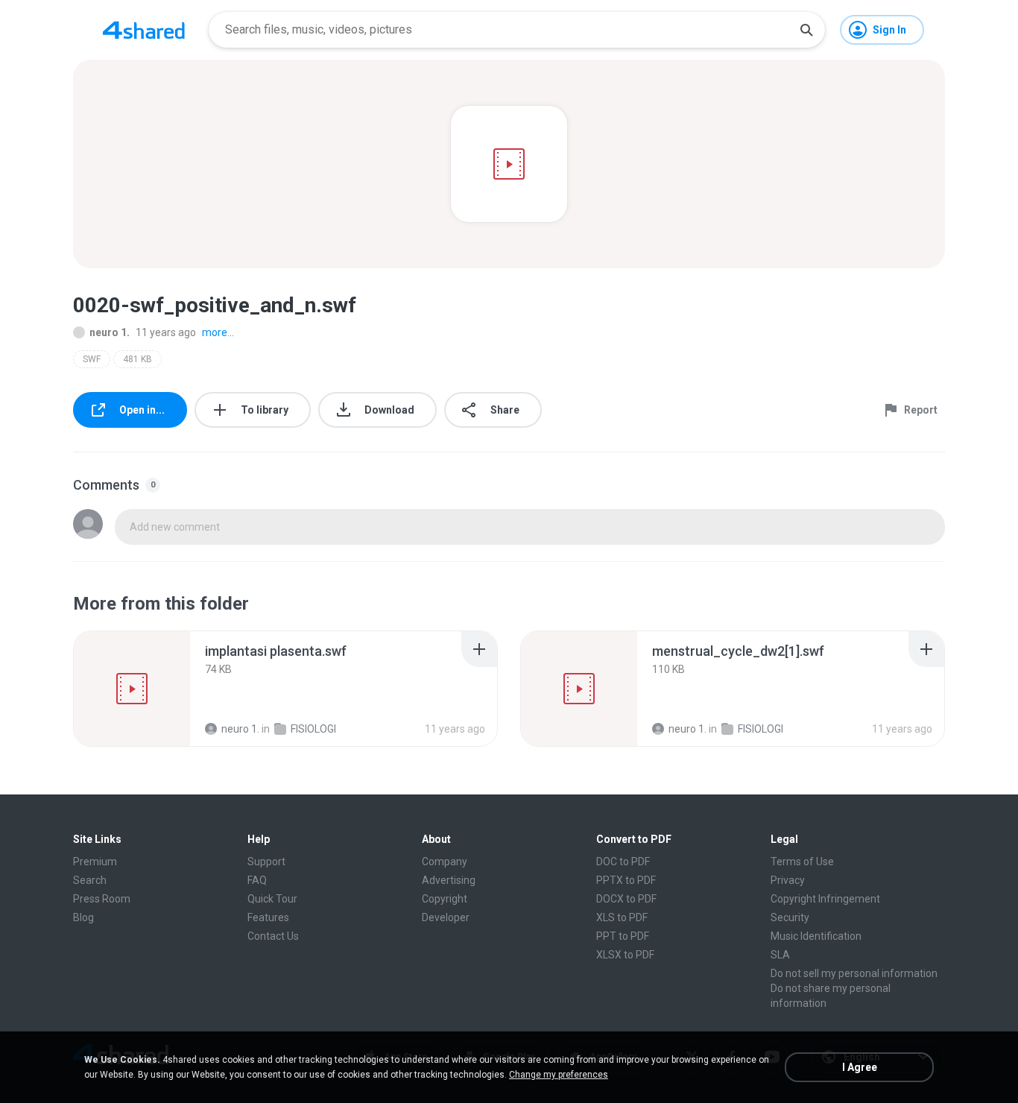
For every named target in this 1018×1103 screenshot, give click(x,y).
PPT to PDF (622, 936)
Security (790, 917)
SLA (780, 955)
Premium (95, 861)
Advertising (448, 880)
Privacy (788, 880)
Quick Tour (272, 899)
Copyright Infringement (825, 899)
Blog (83, 917)
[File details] (132, 688)
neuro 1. (109, 332)
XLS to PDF (622, 917)
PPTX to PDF (626, 880)
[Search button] (806, 30)
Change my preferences (558, 1074)
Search (90, 880)
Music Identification (816, 936)
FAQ (257, 880)
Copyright (444, 899)
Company (444, 861)
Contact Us (273, 936)
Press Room (101, 899)
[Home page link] (144, 30)
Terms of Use (802, 861)
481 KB (137, 359)
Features (268, 917)
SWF (92, 359)
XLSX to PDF (625, 955)
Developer (446, 917)
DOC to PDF (623, 861)
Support (266, 861)
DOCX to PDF (626, 899)
